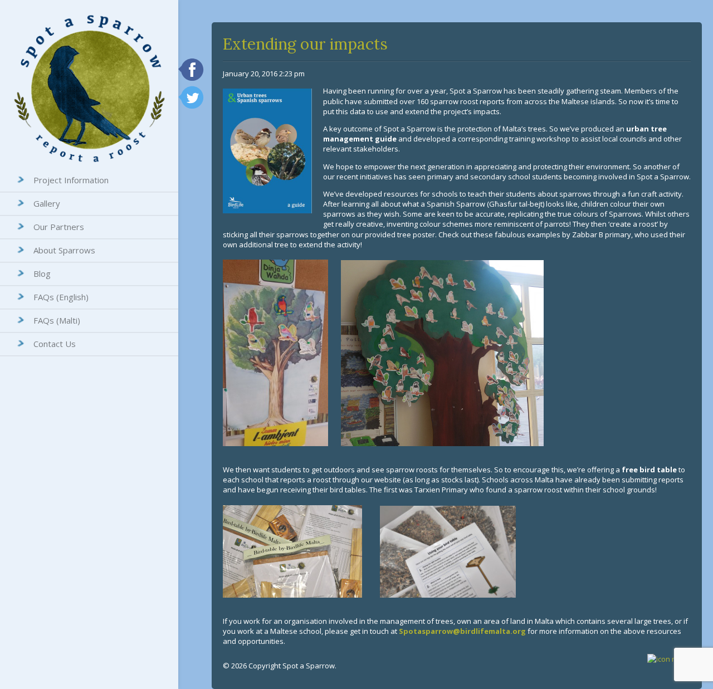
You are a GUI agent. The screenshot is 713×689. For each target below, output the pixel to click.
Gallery (46, 203)
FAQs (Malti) (56, 320)
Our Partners (58, 226)
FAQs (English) (61, 296)
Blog (42, 273)
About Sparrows (64, 250)
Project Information (71, 179)
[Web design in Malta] (669, 659)
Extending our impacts (305, 44)
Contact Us (54, 343)
